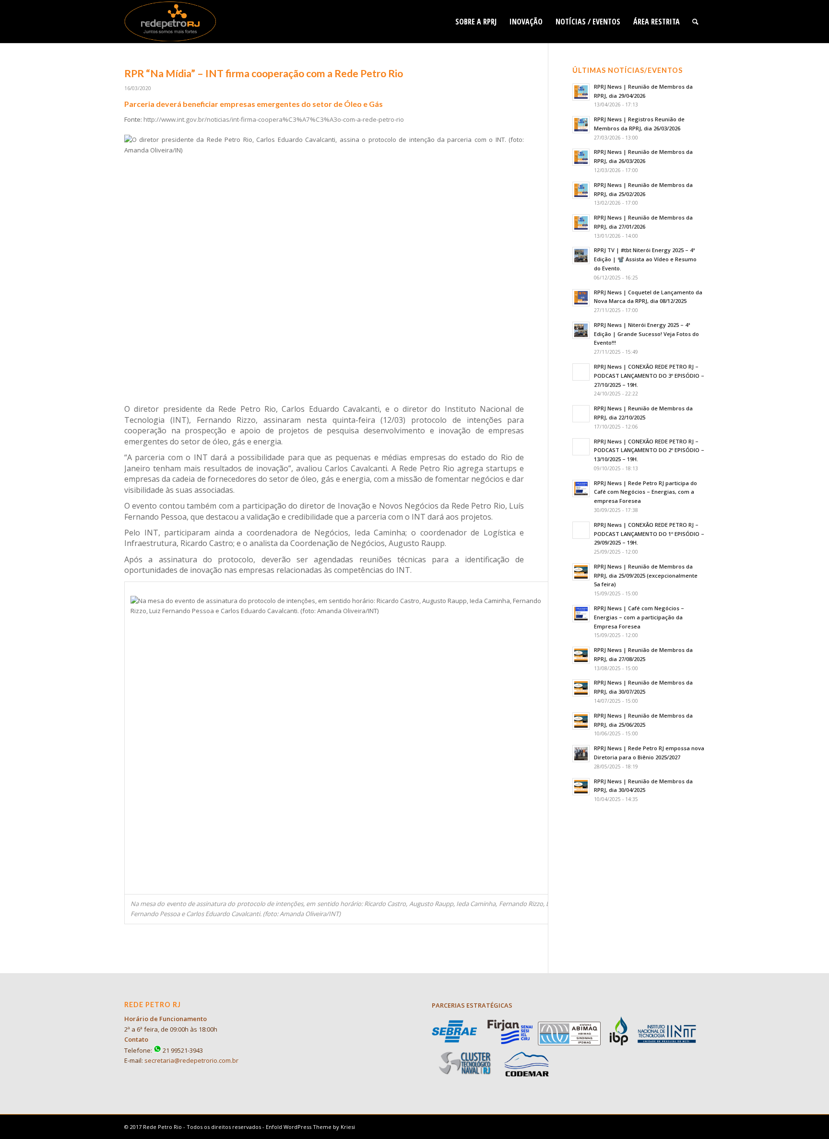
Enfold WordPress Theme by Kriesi (310, 1126)
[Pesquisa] (695, 21)
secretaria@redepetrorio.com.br (191, 1060)
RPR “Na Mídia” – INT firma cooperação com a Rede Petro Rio (263, 73)
